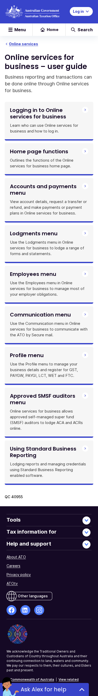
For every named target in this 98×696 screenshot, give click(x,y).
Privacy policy (19, 574)
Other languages (33, 596)
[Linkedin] (25, 610)
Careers (13, 566)
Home (53, 29)
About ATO (16, 557)
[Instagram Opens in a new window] (39, 610)
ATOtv (12, 583)
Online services (23, 44)
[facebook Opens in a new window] (11, 610)
